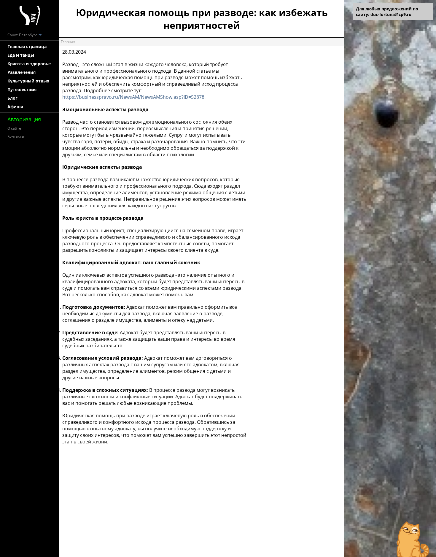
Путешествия (21, 89)
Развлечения (21, 72)
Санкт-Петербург (22, 34)
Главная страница (27, 46)
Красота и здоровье (29, 63)
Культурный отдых (28, 81)
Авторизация (24, 119)
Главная (68, 41)
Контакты (15, 136)
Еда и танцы (20, 55)
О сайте (14, 128)
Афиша (15, 106)
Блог (12, 98)
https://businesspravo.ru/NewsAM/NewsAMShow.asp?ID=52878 (133, 97)
